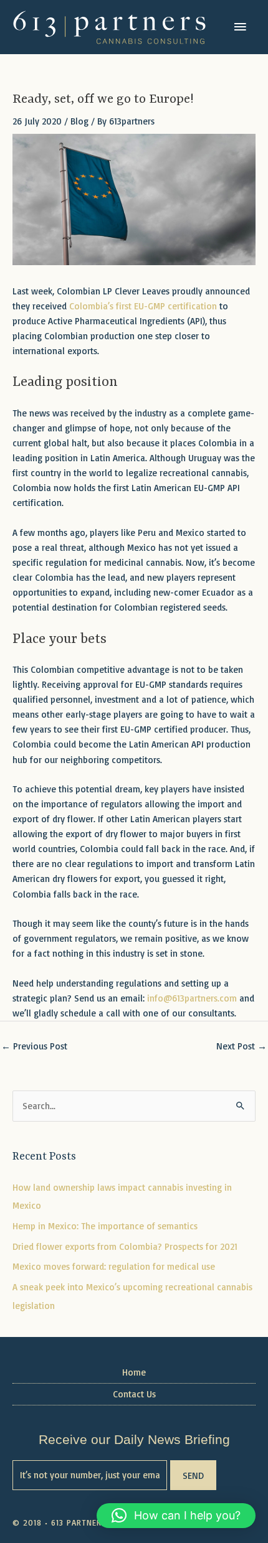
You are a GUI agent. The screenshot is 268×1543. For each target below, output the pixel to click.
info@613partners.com (192, 998)
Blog (79, 121)
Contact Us (134, 1394)
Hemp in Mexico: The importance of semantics (105, 1226)
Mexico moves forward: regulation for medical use (113, 1266)
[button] (176, 1515)
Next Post (241, 1046)
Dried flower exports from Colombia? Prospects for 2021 (124, 1246)
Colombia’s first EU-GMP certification (143, 306)
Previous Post (34, 1046)
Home (134, 1372)
